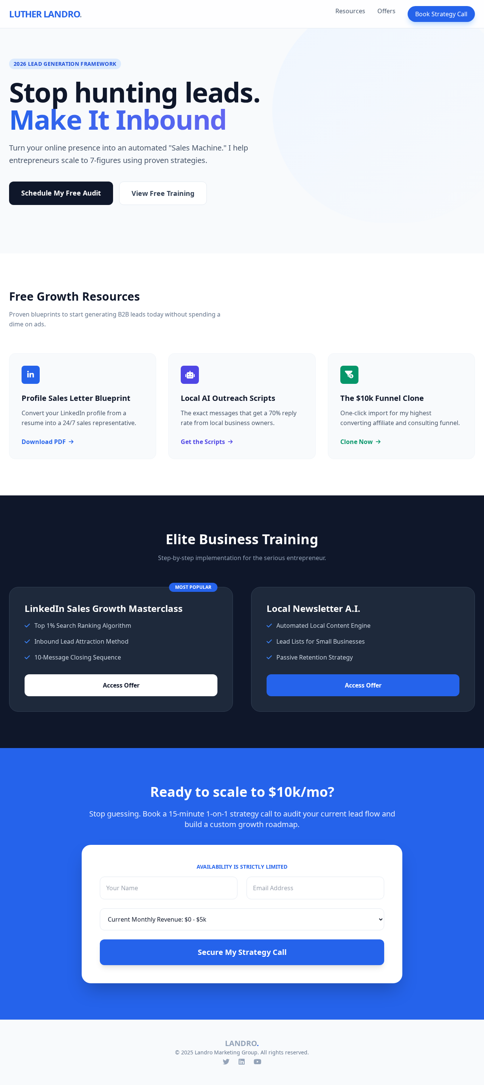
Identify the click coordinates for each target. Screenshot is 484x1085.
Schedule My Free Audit (61, 192)
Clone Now (356, 442)
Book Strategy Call (441, 14)
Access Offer (121, 685)
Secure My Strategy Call (242, 952)
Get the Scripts (203, 442)
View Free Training (163, 193)
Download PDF (44, 442)
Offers (386, 11)
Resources (350, 11)
